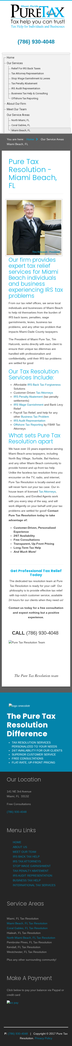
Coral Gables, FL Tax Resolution (27, 928)
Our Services (15, 63)
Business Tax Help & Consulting (29, 93)
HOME (17, 842)
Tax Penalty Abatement (24, 83)
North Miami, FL (20, 120)
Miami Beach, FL (21, 130)
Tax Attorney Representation (27, 73)
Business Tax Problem (35, 416)
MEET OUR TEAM (24, 851)
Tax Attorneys (44, 392)
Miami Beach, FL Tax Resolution (27, 923)
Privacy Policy (43, 1038)
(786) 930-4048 (36, 42)
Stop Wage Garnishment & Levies (30, 78)
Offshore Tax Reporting (24, 98)
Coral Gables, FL (20, 125)
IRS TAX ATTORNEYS (27, 861)
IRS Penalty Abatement (28, 396)
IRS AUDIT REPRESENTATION (32, 875)
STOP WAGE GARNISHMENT (32, 866)
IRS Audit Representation (25, 88)
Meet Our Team (17, 109)
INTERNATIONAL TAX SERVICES (34, 885)
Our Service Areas (18, 114)
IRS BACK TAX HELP (26, 856)
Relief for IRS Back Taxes (25, 68)
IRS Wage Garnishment (28, 404)
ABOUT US (20, 847)
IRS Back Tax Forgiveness (44, 384)
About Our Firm (16, 103)
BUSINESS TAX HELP (27, 880)
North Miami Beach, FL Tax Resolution (31, 937)
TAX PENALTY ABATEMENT (31, 870)
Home (10, 57)
